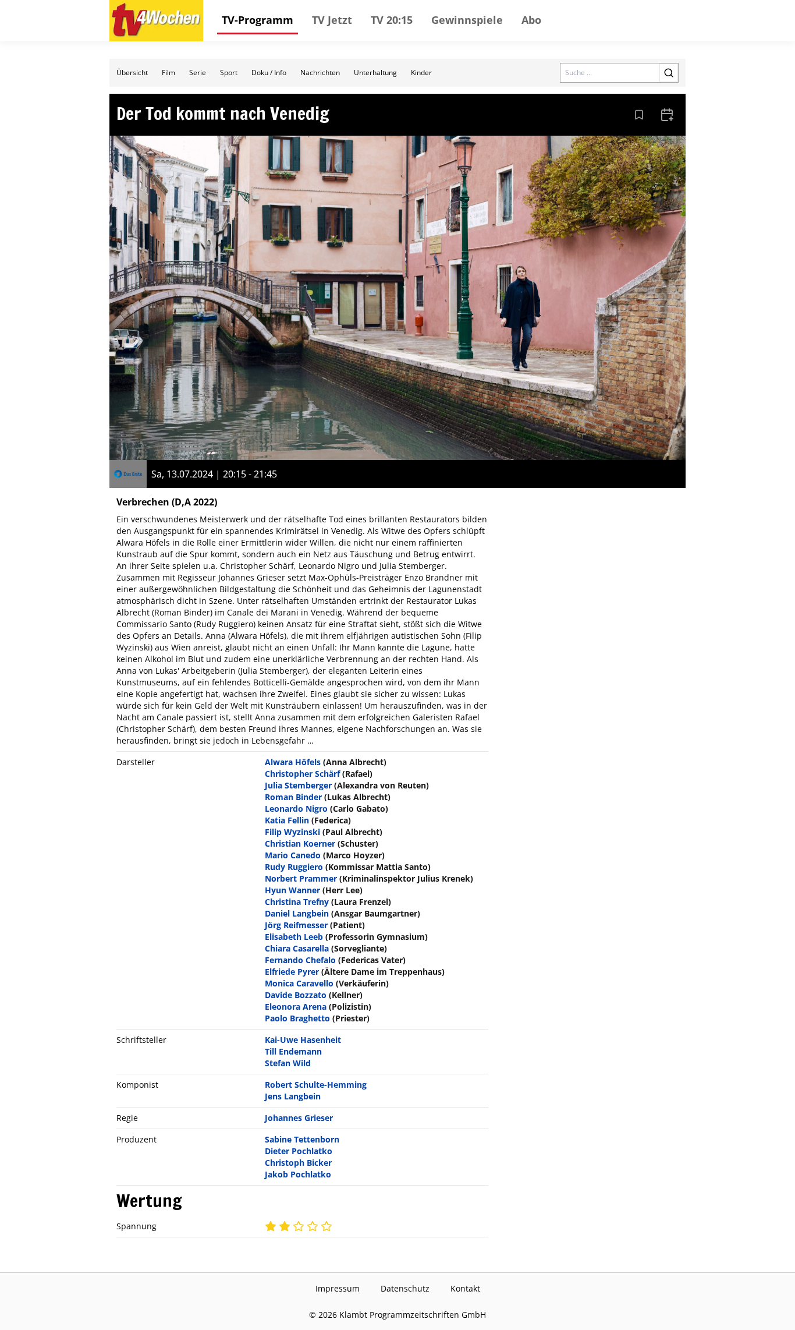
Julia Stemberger (298, 785)
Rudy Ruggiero (294, 866)
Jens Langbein (293, 1096)
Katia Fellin (287, 820)
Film (168, 72)
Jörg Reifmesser (296, 925)
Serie (197, 72)
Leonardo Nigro (296, 808)
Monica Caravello (299, 983)
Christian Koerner (300, 843)
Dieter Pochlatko (298, 1150)
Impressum (337, 1288)
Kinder (421, 72)
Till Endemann (293, 1051)
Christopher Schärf (302, 773)
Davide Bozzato (295, 994)
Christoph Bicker (298, 1162)
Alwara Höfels (293, 761)
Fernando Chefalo (300, 959)
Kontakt (465, 1288)
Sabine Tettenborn (302, 1139)
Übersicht (132, 72)
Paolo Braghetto (297, 1018)
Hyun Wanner (292, 890)
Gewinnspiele (467, 20)
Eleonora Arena (295, 1006)
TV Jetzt (332, 20)
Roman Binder (293, 796)
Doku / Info (268, 72)
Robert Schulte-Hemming (316, 1084)
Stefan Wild (288, 1063)
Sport (228, 72)
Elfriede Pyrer (292, 971)
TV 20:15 (392, 20)
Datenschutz (405, 1288)
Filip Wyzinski (292, 831)
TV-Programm (257, 20)
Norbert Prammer (301, 878)
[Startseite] (156, 21)
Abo (531, 20)
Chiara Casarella (297, 948)
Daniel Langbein (297, 913)
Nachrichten (320, 72)
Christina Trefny (297, 901)
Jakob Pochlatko (298, 1174)
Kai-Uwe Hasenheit (303, 1039)
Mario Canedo (293, 855)
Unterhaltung (375, 72)
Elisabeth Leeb (294, 936)
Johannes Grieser (299, 1117)
